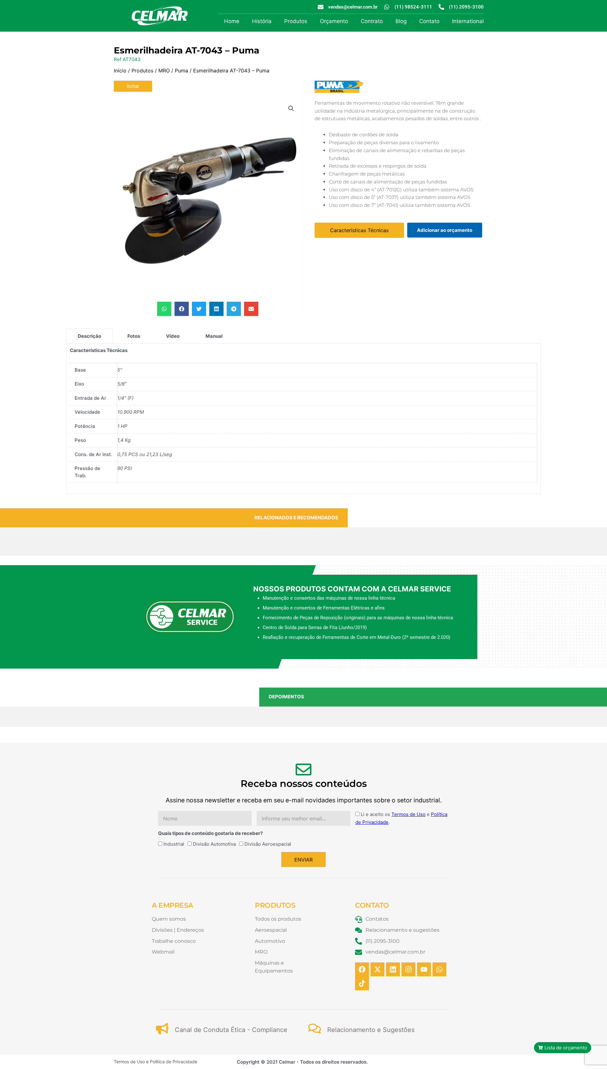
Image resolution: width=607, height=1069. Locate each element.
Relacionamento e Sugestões (370, 1030)
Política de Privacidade (173, 1061)
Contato (429, 21)
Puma (181, 70)
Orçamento (334, 21)
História (262, 21)
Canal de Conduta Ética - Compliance (231, 1030)
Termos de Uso (408, 814)
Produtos (295, 21)
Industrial (173, 844)
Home (231, 21)
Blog (401, 21)
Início (120, 70)
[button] (291, 108)
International (468, 21)
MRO (164, 70)
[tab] (89, 336)
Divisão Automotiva (214, 844)
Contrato (372, 21)
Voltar (132, 86)
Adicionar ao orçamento (444, 230)
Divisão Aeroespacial (267, 844)
